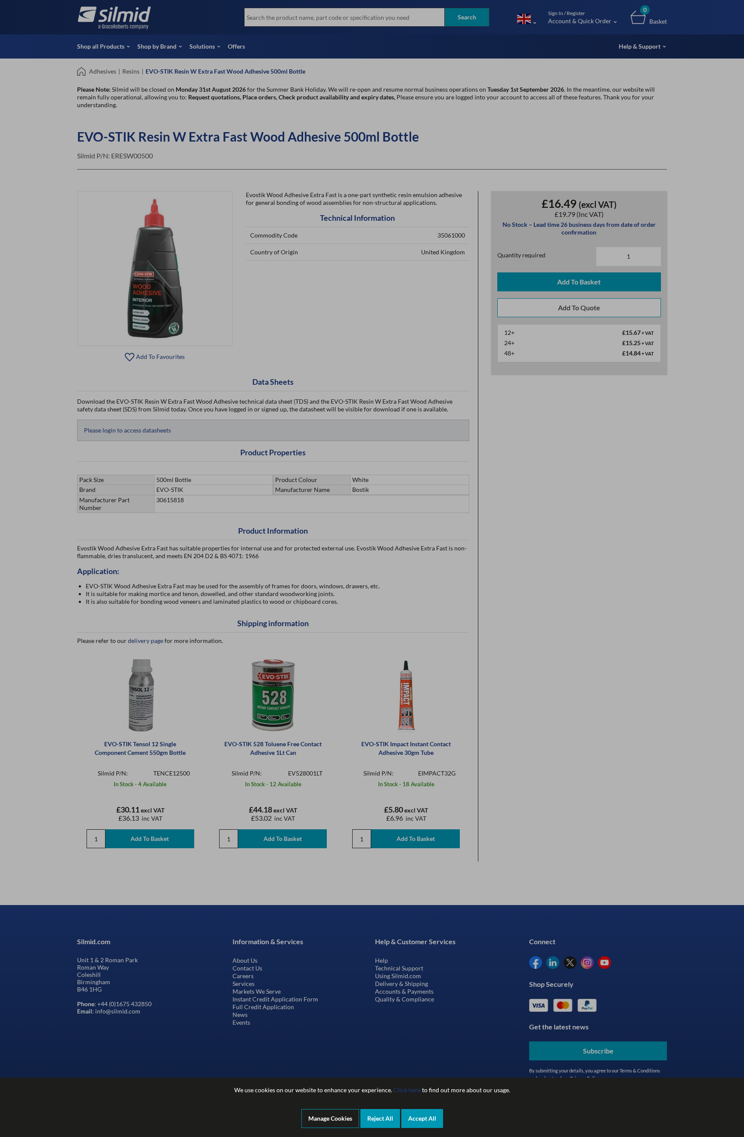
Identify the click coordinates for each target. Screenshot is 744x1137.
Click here (407, 1090)
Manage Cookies (330, 1118)
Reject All (380, 1118)
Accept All (422, 1118)
